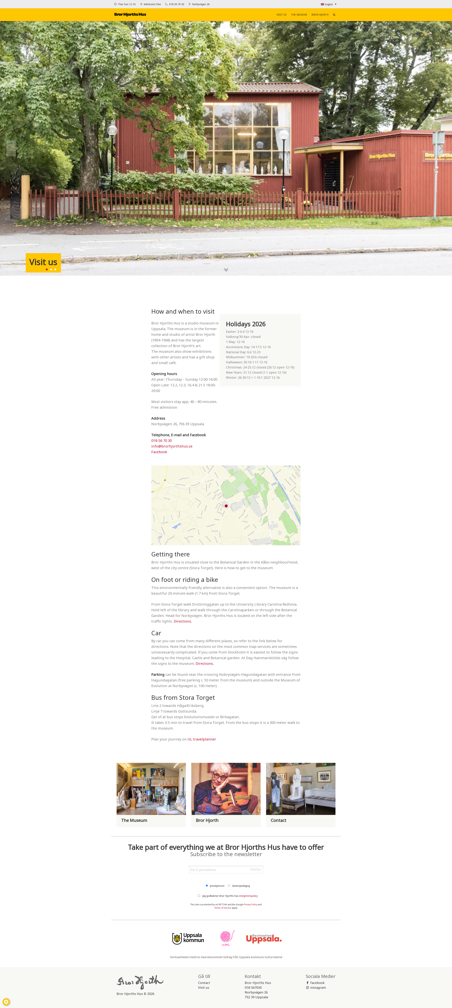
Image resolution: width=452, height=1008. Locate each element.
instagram (318, 987)
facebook (317, 983)
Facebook (159, 451)
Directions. (183, 621)
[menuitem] (281, 14)
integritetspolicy (248, 895)
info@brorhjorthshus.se (171, 446)
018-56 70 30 (177, 4)
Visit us (282, 14)
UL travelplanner (202, 739)
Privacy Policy (250, 904)
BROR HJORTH (319, 14)
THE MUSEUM (299, 14)
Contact (204, 983)
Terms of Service (222, 907)
